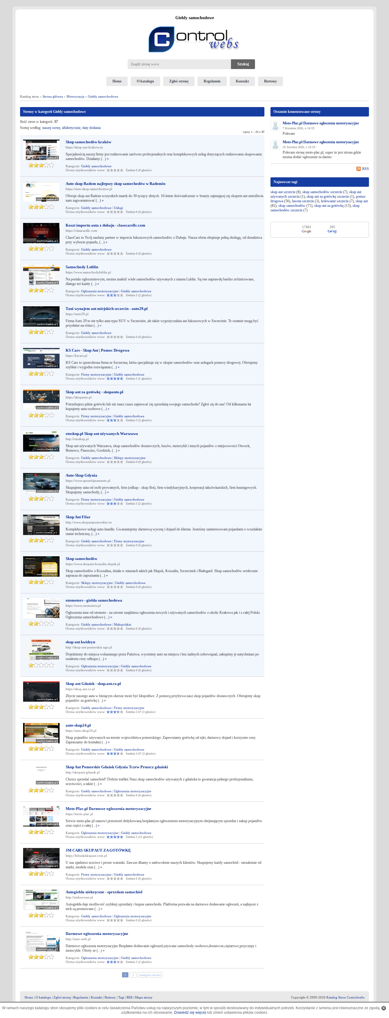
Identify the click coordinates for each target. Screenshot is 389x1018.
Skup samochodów (81, 558)
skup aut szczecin (282, 192)
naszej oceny (51, 128)
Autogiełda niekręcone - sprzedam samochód (104, 892)
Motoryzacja (75, 96)
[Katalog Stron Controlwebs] (194, 24)
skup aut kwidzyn (80, 642)
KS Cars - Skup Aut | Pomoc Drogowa (97, 350)
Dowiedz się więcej (190, 1012)
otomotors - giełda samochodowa (94, 600)
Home (117, 81)
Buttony (270, 81)
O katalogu (145, 81)
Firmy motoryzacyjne (96, 374)
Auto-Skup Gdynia (81, 475)
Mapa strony (144, 997)
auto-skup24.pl (78, 725)
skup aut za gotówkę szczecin (328, 196)
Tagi (121, 997)
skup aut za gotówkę (329, 205)
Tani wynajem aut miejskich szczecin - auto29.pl (107, 308)
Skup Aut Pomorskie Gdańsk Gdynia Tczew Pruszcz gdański (117, 767)
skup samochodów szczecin (322, 192)
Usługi (118, 208)
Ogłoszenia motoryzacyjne (100, 291)
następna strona (150, 975)
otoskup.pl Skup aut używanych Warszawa (102, 433)
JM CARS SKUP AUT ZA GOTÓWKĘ (98, 850)
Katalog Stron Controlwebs (345, 997)
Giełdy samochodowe (103, 96)
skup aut (362, 201)
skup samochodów (291, 205)
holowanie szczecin (335, 201)
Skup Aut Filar (78, 517)
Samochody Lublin (82, 267)
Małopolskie (122, 624)
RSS (365, 169)
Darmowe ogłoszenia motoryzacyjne (97, 933)
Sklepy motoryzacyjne (130, 458)
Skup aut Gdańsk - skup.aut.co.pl (93, 683)
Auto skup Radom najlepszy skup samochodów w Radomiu (115, 183)
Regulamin (212, 81)
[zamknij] (383, 1008)
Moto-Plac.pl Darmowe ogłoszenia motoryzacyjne (108, 808)
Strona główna (53, 96)
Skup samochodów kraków (88, 142)
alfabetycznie (71, 128)
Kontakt (242, 81)
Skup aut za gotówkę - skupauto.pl (94, 392)
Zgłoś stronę (178, 81)
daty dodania (91, 128)
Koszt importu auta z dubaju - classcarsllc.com (105, 225)
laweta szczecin (303, 201)
